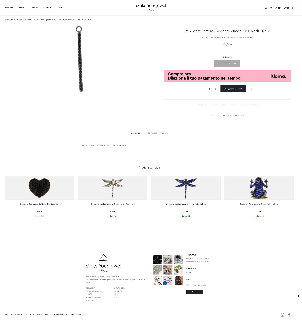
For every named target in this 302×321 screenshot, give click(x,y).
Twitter (228, 115)
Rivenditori (61, 8)
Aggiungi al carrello (235, 89)
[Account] (271, 8)
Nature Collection (17, 20)
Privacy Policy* (202, 285)
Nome (188, 279)
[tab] (136, 133)
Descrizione (136, 133)
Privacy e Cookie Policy (51, 314)
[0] (276, 8)
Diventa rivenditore (93, 291)
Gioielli (22, 8)
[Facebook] (289, 315)
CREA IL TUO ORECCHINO (227, 63)
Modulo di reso (91, 288)
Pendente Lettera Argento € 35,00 (44, 20)
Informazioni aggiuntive (157, 133)
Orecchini (219, 105)
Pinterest (241, 115)
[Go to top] (298, 295)
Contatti (34, 8)
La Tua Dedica (119, 288)
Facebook (216, 115)
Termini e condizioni (67, 314)
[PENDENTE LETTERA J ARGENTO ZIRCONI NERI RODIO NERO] (291, 20)
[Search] (266, 8)
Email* (188, 273)
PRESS (116, 297)
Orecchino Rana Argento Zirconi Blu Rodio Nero (259, 204)
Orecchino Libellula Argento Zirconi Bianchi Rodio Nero (113, 204)
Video (116, 294)
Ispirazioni (118, 291)
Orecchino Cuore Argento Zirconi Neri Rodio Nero (40, 204)
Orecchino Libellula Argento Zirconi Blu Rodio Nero (186, 204)
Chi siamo (47, 8)
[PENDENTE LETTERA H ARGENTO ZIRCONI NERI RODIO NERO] (288, 20)
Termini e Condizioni (93, 297)
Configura (9, 8)
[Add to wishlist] (251, 88)
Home (7, 20)
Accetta (199, 285)
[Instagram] (282, 315)
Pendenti (28, 20)
